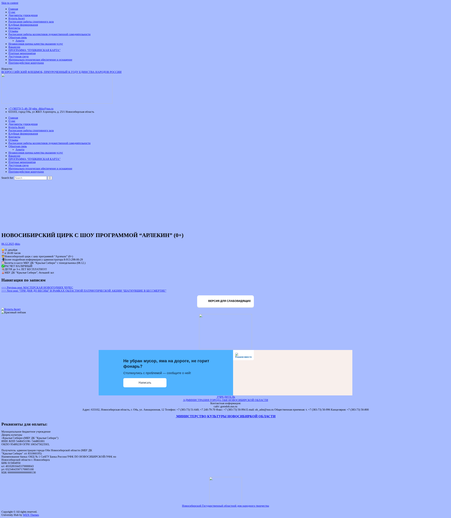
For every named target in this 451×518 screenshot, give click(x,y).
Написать (145, 382)
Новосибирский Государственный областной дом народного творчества (225, 505)
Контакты (14, 27)
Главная (13, 8)
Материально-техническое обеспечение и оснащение (40, 59)
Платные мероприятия (22, 53)
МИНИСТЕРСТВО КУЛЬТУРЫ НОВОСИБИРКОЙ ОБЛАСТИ (225, 416)
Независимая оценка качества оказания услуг (35, 43)
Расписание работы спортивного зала (31, 21)
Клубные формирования (23, 24)
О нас (11, 12)
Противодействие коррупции (26, 62)
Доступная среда (18, 56)
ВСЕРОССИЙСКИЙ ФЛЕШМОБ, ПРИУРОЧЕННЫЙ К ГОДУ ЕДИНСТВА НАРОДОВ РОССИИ (61, 71)
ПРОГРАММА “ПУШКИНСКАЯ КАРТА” (34, 50)
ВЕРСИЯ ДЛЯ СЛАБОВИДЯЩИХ (229, 300)
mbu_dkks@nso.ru (42, 108)
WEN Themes (31, 514)
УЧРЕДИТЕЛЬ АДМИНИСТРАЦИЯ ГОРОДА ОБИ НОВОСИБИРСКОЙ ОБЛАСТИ (225, 398)
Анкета (20, 40)
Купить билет (16, 18)
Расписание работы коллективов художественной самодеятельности (49, 34)
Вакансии (14, 46)
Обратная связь (17, 37)
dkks (17, 243)
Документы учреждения (23, 15)
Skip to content (9, 2)
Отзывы (13, 31)
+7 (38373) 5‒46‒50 (20, 108)
